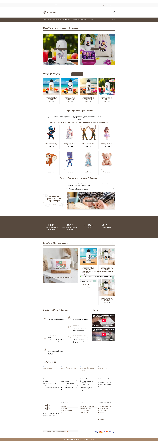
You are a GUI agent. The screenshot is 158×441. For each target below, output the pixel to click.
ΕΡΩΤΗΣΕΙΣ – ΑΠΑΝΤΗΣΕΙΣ (67, 410)
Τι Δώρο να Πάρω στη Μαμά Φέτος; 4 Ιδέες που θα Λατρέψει (51, 380)
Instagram (102, 414)
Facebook (102, 412)
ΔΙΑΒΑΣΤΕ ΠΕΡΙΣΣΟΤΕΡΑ (53, 374)
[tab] (77, 74)
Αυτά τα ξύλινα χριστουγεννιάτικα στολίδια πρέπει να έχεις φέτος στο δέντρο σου (88, 380)
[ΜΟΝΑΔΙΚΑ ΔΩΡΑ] (45, 337)
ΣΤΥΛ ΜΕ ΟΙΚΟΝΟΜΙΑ (52, 348)
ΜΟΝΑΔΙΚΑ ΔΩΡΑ (52, 335)
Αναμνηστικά (76, 19)
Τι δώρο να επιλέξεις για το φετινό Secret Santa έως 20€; (106, 379)
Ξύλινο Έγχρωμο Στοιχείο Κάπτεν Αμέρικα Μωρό (51, 144)
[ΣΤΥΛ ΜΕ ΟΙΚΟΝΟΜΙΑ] (45, 350)
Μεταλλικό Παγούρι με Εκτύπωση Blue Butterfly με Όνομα (107, 268)
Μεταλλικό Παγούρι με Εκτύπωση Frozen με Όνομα (106, 98)
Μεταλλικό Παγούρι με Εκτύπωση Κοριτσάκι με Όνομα (88, 286)
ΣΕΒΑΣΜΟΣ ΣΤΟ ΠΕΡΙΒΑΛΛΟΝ (79, 335)
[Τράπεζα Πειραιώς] (113, 431)
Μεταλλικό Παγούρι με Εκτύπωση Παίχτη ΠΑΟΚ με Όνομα (88, 268)
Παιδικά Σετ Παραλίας (58, 19)
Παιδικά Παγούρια (48, 19)
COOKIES (82, 414)
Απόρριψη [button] (92, 439)
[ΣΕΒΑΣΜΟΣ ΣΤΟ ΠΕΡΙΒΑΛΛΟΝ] (69, 337)
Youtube (102, 419)
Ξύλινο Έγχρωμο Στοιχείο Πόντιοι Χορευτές (88, 144)
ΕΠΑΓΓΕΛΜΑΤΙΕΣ (64, 412)
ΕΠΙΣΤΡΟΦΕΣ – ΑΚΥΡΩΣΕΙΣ (85, 408)
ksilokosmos (53, 383)
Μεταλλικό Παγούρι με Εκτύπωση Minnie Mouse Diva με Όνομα (88, 98)
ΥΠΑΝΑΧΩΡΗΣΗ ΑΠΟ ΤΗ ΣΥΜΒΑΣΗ (87, 406)
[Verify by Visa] (96, 431)
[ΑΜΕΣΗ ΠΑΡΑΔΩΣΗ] (69, 318)
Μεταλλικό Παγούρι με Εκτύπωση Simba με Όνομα (51, 98)
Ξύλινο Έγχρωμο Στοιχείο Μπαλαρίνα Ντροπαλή (107, 144)
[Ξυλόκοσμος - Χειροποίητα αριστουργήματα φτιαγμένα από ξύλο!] (49, 12)
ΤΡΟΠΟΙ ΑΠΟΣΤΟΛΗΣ (84, 410)
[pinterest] (112, 19)
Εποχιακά (67, 19)
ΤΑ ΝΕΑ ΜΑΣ (64, 414)
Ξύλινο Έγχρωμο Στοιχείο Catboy (70, 170)
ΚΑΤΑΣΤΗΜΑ (64, 406)
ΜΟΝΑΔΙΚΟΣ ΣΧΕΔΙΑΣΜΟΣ (53, 316)
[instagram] (114, 19)
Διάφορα (92, 19)
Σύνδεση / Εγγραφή (111, 4)
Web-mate (66, 431)
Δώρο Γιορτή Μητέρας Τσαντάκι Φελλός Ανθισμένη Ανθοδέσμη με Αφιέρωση (97, 272)
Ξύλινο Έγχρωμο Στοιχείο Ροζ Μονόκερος (70, 144)
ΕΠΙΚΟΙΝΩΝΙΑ (64, 408)
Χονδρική (103, 5)
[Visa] (110, 431)
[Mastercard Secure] (101, 431)
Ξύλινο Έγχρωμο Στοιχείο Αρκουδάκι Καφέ (107, 170)
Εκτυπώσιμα (84, 19)
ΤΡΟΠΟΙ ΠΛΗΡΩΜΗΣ (84, 412)
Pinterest (102, 417)
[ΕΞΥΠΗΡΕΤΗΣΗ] (69, 327)
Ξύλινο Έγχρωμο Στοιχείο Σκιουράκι (51, 170)
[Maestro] (104, 431)
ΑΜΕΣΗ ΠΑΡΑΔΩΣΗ (77, 316)
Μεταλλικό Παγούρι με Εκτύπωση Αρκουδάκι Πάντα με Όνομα (69, 98)
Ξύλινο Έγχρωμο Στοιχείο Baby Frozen (88, 170)
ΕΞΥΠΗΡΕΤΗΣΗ (76, 325)
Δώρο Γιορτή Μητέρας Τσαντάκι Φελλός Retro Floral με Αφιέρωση (58, 278)
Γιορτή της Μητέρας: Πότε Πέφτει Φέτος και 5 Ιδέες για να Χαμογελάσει (69, 380)
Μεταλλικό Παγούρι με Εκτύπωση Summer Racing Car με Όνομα (107, 299)
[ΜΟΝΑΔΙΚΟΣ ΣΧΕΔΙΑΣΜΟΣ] (45, 318)
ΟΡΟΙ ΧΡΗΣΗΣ (83, 417)
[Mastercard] (107, 431)
